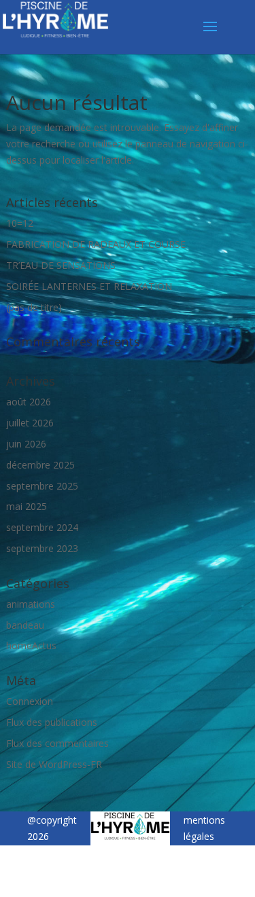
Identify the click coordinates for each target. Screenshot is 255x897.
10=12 (19, 223)
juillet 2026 (30, 422)
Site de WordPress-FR (54, 764)
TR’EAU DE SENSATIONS (61, 265)
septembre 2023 (42, 548)
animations (30, 604)
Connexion (29, 701)
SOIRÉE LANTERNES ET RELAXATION (89, 286)
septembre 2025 (42, 485)
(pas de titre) (34, 307)
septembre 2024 (42, 527)
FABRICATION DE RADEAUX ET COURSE (96, 244)
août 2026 (28, 401)
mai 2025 (26, 506)
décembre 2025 (40, 464)
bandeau (25, 625)
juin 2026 (26, 443)
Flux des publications (51, 722)
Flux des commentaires (57, 743)
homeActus (31, 645)
